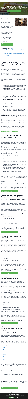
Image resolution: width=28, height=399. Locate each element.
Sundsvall (4, 354)
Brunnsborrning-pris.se (6, 1)
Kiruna (4, 359)
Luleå (3, 349)
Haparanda (4, 352)
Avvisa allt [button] (17, 397)
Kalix (3, 357)
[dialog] (14, 396)
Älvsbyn (4, 350)
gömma (11, 48)
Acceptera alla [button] (11, 397)
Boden (4, 347)
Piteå (3, 356)
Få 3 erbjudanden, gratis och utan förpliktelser (14, 11)
